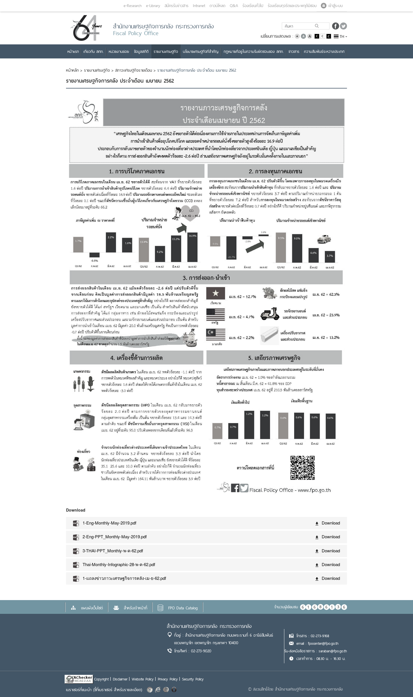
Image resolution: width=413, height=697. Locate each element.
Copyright (101, 679)
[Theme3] (328, 36)
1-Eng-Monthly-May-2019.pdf (109, 523)
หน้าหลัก (72, 70)
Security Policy (193, 679)
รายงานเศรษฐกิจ (97, 70)
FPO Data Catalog (183, 608)
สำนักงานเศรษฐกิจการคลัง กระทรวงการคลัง (209, 626)
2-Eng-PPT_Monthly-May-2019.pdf (115, 536)
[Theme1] (317, 36)
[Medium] (303, 36)
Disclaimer (120, 679)
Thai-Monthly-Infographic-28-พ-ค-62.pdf (119, 564)
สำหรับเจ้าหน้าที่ (135, 608)
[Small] (297, 36)
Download (331, 523)
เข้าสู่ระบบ (335, 5)
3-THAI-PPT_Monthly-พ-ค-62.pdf (113, 550)
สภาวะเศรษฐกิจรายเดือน (133, 70)
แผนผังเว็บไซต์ (92, 608)
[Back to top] (397, 681)
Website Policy (143, 679)
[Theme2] (323, 36)
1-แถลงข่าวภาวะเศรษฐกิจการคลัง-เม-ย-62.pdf (124, 578)
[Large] (310, 36)
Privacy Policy (168, 679)
